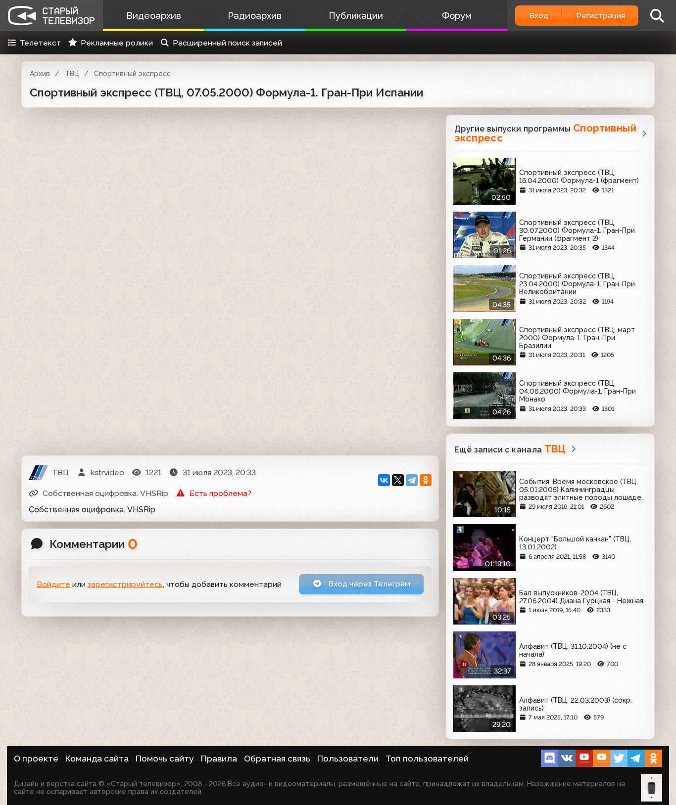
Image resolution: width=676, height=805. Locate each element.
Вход (538, 15)
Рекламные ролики (117, 42)
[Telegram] (412, 480)
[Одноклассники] (426, 480)
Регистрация (600, 15)
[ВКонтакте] (384, 480)
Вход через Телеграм (368, 583)
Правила (219, 758)
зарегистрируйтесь (125, 584)
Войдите (53, 584)
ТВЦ (72, 74)
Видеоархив (153, 15)
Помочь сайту (165, 758)
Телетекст (40, 42)
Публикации (356, 15)
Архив (40, 74)
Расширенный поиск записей (227, 42)
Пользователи (348, 758)
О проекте (36, 758)
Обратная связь (277, 758)
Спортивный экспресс (132, 74)
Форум (457, 15)
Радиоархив (255, 15)
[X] (398, 480)
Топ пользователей (427, 758)
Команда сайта (97, 758)
